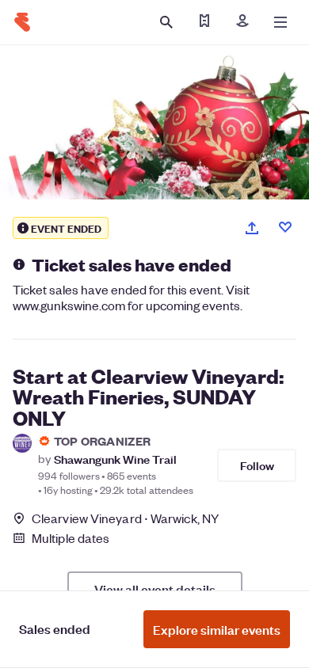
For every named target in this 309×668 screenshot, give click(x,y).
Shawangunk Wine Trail (115, 458)
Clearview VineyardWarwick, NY (125, 518)
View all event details (155, 589)
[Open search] (166, 22)
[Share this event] (252, 228)
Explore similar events (216, 629)
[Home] (22, 22)
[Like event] (285, 227)
